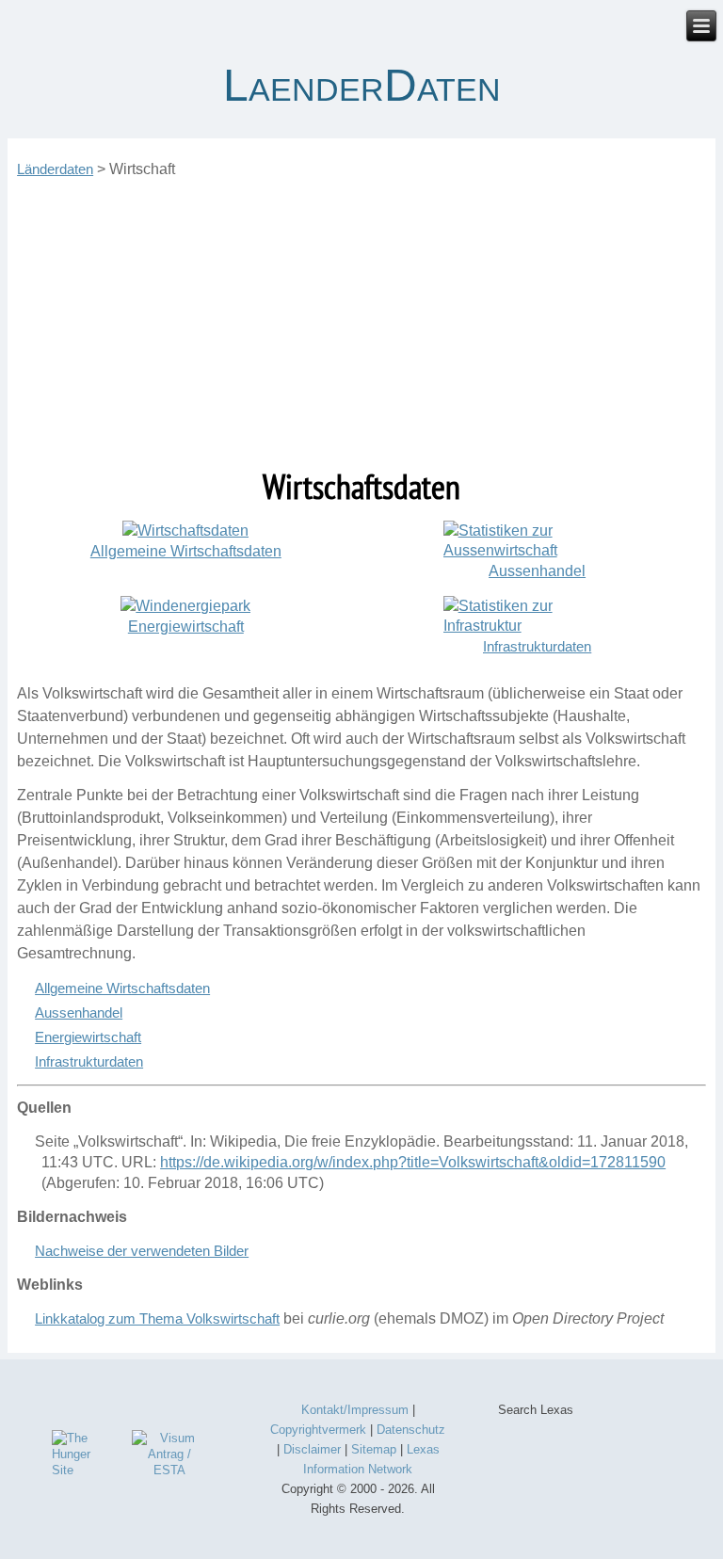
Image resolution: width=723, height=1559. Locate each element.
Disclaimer (312, 1449)
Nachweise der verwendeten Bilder (142, 1251)
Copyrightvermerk (318, 1429)
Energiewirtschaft (88, 1037)
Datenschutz (411, 1429)
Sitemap (373, 1449)
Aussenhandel (78, 1013)
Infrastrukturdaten (537, 646)
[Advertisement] (361, 323)
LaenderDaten (362, 85)
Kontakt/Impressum (355, 1410)
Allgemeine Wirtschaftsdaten (122, 988)
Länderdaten (55, 169)
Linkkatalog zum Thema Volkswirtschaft (157, 1318)
